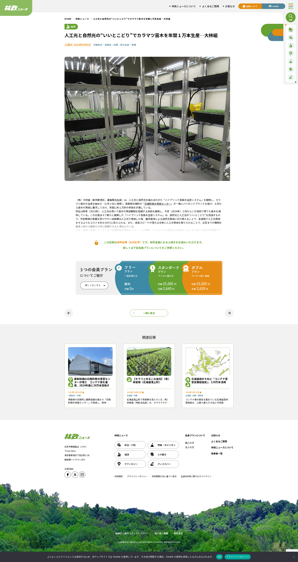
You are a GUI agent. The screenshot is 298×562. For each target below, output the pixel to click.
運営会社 (178, 533)
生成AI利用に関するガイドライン (196, 476)
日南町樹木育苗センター (158, 203)
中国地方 (97, 44)
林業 (115, 44)
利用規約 (119, 476)
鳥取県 (108, 44)
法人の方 (189, 447)
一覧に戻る (149, 313)
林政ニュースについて (222, 447)
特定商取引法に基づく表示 (164, 476)
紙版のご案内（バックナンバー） (132, 533)
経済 (73, 26)
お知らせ (215, 435)
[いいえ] (293, 557)
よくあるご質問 (219, 441)
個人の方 (189, 442)
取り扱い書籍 (161, 533)
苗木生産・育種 (128, 44)
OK (219, 556)
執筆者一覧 (216, 453)
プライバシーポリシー (137, 476)
